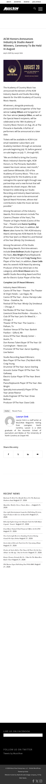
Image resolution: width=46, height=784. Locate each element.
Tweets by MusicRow (12, 753)
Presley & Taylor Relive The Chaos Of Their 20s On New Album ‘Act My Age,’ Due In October (22, 551)
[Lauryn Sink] (10, 425)
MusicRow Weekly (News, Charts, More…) (17, 505)
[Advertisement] (21, 586)
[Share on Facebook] (8, 454)
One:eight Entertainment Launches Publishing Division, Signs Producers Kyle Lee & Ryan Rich (22, 513)
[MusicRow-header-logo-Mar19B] (19, 9)
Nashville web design (23, 775)
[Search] (33, 9)
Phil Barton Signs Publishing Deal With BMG (18, 564)
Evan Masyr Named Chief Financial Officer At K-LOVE (21, 529)
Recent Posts (17, 411)
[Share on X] (18, 454)
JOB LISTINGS (36, 2)
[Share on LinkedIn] (28, 454)
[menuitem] (8, 1)
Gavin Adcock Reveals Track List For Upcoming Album (21, 543)
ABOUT (9, 2)
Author (7, 411)
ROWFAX (26, 2)
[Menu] (39, 9)
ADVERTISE (17, 2)
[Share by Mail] (37, 454)
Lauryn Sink (18, 53)
